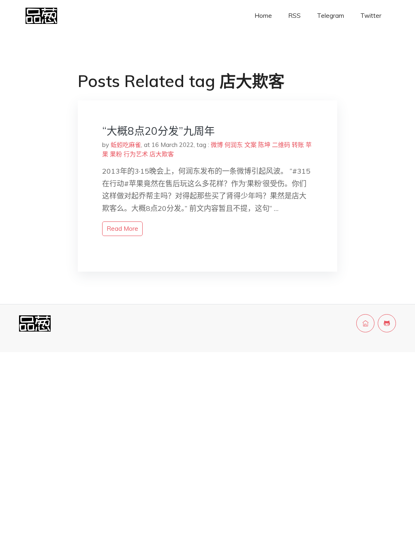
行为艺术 (136, 154)
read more (122, 228)
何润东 (234, 145)
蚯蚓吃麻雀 (126, 145)
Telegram (330, 15)
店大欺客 (162, 154)
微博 (217, 145)
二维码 (281, 145)
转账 (298, 145)
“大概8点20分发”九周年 (158, 131)
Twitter (370, 15)
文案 (250, 145)
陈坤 (264, 145)
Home (263, 15)
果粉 (116, 154)
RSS (294, 15)
